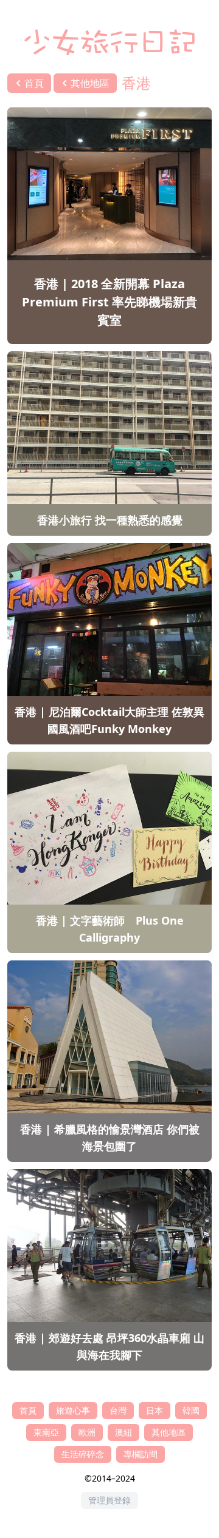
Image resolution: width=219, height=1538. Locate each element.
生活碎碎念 (82, 1454)
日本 (154, 1410)
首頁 (27, 1410)
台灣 (118, 1410)
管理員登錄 (109, 1500)
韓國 (191, 1410)
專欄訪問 (140, 1454)
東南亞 (46, 1432)
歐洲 (87, 1432)
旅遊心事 (73, 1410)
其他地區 (168, 1432)
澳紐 (123, 1432)
